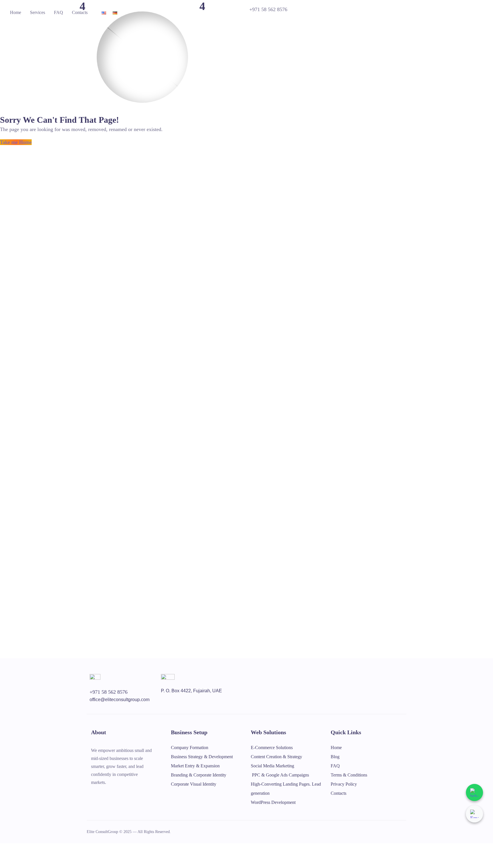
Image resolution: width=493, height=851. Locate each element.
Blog (335, 756)
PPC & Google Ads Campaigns (280, 774)
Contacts (80, 12)
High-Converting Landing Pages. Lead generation (286, 789)
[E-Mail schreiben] (474, 813)
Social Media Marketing (272, 765)
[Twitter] (93, 794)
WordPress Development (273, 802)
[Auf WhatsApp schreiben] (474, 792)
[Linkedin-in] (140, 794)
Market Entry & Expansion (195, 765)
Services (37, 12)
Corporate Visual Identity (193, 784)
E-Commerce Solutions (272, 747)
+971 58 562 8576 (268, 9)
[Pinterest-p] (128, 794)
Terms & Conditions (349, 774)
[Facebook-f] (105, 794)
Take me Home (16, 142)
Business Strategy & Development (202, 756)
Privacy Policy (344, 784)
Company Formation (189, 747)
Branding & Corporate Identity (198, 774)
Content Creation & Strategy (276, 756)
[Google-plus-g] (116, 794)
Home (15, 12)
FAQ (58, 12)
